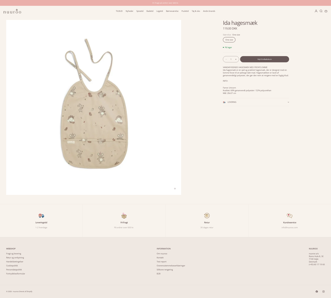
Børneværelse (172, 11)
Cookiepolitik (12, 265)
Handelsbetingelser (14, 261)
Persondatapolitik (14, 269)
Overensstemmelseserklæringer (171, 265)
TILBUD (119, 11)
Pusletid (185, 11)
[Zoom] (175, 188)
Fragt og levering (13, 253)
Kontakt (160, 257)
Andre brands (209, 11)
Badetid (149, 11)
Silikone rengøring (165, 269)
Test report (161, 261)
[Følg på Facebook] (316, 291)
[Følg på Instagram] (323, 291)
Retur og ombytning (15, 257)
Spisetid (139, 11)
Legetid (159, 11)
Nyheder (129, 11)
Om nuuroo (162, 253)
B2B (158, 273)
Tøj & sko (196, 11)
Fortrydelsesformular (15, 273)
